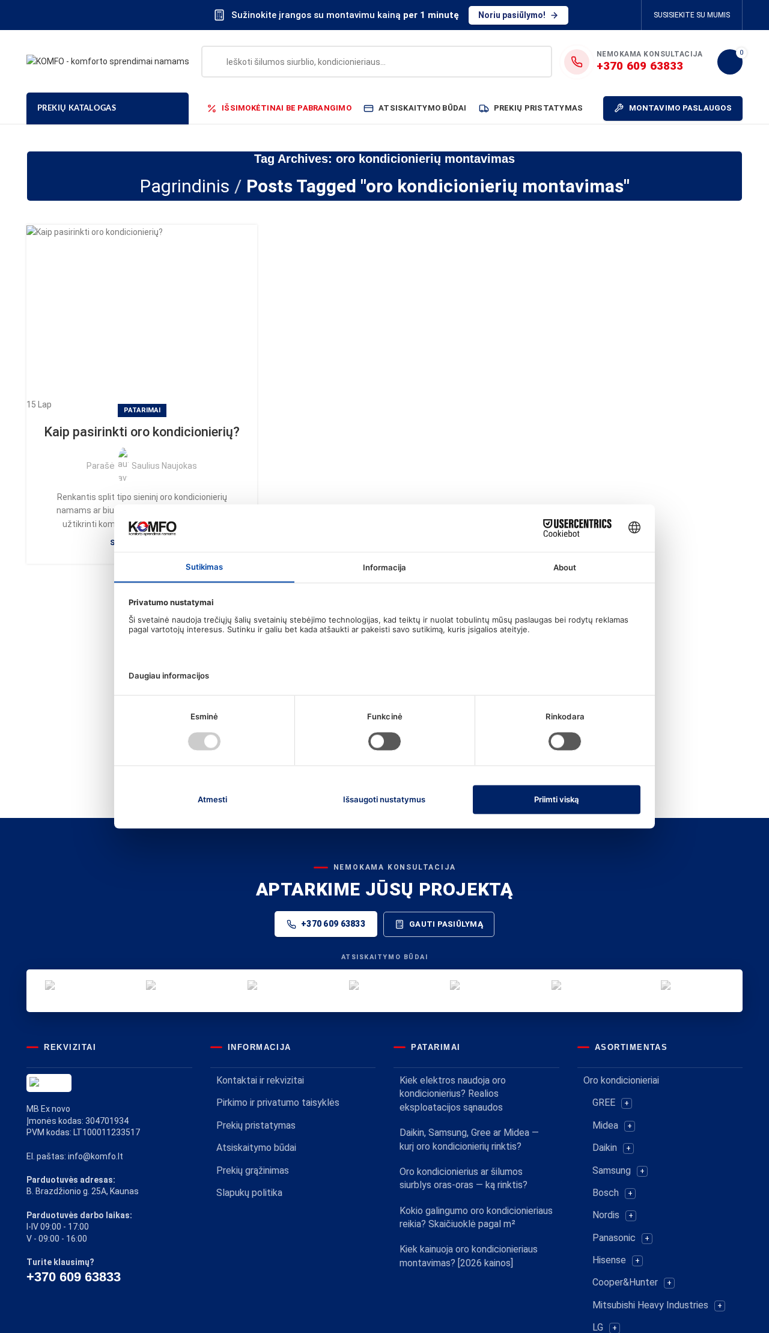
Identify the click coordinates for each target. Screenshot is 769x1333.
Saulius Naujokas (164, 466)
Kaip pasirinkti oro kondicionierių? (142, 431)
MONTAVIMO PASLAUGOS (680, 107)
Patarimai (142, 410)
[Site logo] (107, 61)
